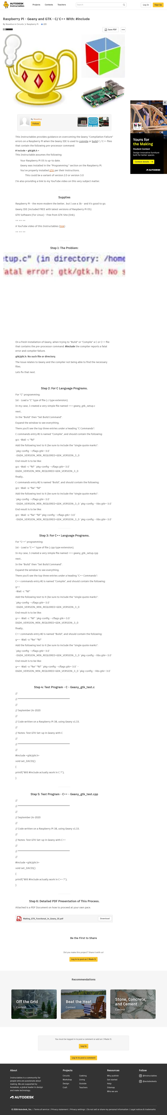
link (62, 226)
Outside (82, 1083)
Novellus (10, 24)
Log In (146, 4)
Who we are (112, 1091)
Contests (49, 4)
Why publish (113, 1075)
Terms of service (41, 1109)
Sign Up (158, 4)
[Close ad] (165, 102)
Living (82, 1079)
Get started (112, 1079)
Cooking (83, 1075)
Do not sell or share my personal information (107, 1109)
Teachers (62, 4)
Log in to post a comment (83, 1057)
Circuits (20, 24)
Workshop (67, 1079)
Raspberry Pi (33, 24)
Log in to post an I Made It (83, 959)
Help (109, 1083)
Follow (36, 123)
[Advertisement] (148, 137)
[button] (123, 29)
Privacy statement (59, 1109)
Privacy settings (77, 1109)
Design (66, 1083)
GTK (51, 170)
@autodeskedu (150, 1081)
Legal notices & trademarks (143, 1109)
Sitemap (111, 1087)
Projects (36, 4)
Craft (65, 1087)
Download (105, 918)
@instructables (150, 1075)
